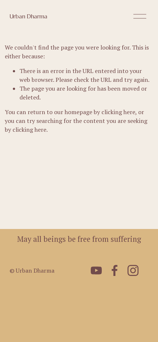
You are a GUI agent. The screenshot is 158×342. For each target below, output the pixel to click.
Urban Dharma (28, 16)
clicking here (118, 112)
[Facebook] (115, 270)
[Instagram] (133, 270)
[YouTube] (96, 270)
